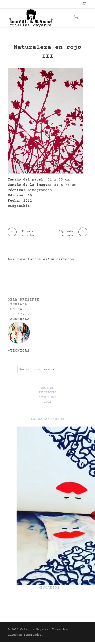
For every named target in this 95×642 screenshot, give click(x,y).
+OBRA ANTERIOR (47, 419)
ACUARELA (20, 319)
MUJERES (47, 388)
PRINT (16, 314)
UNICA (16, 309)
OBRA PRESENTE (23, 300)
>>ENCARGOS (47, 588)
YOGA (47, 402)
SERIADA (18, 304)
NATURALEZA (47, 397)
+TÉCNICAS (19, 351)
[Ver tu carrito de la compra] (75, 18)
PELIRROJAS (47, 392)
